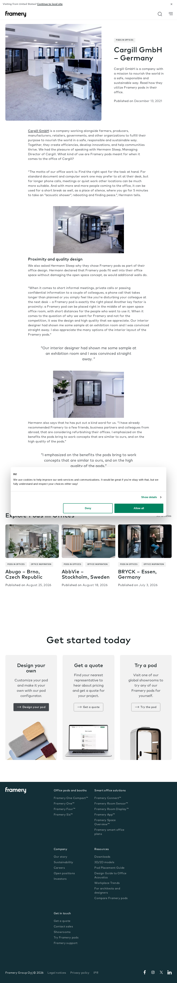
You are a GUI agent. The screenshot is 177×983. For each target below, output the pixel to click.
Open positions (64, 873)
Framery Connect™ (107, 798)
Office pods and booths (70, 790)
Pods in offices (124, 40)
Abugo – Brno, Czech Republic (23, 575)
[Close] (171, 4)
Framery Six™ (63, 814)
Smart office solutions (110, 790)
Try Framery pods (66, 937)
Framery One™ (64, 803)
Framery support (66, 943)
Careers (59, 868)
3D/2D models (104, 862)
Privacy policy (79, 973)
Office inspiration (41, 564)
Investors (60, 879)
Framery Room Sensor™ (111, 803)
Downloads (102, 857)
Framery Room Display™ (111, 809)
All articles (164, 516)
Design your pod (33, 707)
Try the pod (149, 707)
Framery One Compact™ (71, 798)
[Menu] (170, 13)
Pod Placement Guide (109, 868)
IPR (96, 973)
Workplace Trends (107, 883)
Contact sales (63, 926)
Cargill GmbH (38, 131)
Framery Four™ (64, 809)
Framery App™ (104, 814)
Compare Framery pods (111, 898)
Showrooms (62, 932)
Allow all (139, 508)
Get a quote (91, 707)
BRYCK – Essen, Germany (137, 575)
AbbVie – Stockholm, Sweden (86, 575)
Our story (60, 857)
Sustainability (63, 862)
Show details (149, 497)
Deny (88, 508)
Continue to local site (50, 4)
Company (60, 849)
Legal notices (57, 973)
